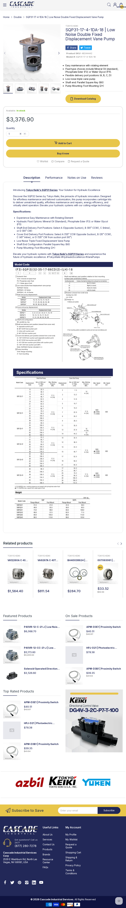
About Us (47, 834)
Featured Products (17, 616)
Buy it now (63, 153)
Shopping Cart (73, 852)
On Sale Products (79, 616)
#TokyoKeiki (54, 257)
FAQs (45, 867)
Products (47, 849)
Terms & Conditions (71, 872)
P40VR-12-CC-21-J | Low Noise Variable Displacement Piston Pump (41, 647)
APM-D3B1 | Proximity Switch (103, 668)
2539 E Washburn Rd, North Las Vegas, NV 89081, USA (20, 861)
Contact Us (48, 844)
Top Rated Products (18, 691)
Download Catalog (85, 98)
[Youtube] (41, 883)
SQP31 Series (50, 190)
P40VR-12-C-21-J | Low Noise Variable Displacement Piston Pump (41, 627)
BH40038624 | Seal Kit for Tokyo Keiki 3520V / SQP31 (77, 560)
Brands (46, 854)
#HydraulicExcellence (73, 257)
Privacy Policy (73, 865)
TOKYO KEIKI (71, 26)
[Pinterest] (19, 883)
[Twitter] (12, 883)
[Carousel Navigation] (119, 543)
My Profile (70, 834)
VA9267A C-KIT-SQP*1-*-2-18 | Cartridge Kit (47, 560)
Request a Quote (70, 846)
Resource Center (48, 861)
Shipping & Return (71, 859)
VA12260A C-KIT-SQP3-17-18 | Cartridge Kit (18, 560)
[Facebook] (5, 883)
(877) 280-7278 (25, 846)
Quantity (10, 128)
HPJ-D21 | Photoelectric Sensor (100, 647)
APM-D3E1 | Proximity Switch (103, 626)
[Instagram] (27, 883)
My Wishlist (71, 839)
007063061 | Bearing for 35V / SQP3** (107, 560)
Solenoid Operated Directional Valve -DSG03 (42, 668)
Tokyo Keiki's (33, 190)
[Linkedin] (34, 883)
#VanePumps (92, 257)
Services (47, 839)
